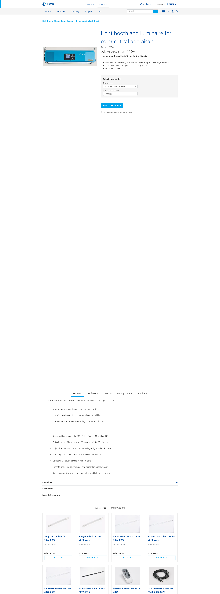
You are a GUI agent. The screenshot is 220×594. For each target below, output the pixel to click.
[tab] (77, 393)
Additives (91, 4)
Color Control (67, 21)
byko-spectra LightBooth (88, 21)
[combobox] (139, 11)
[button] (170, 11)
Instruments (103, 4)
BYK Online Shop (50, 21)
